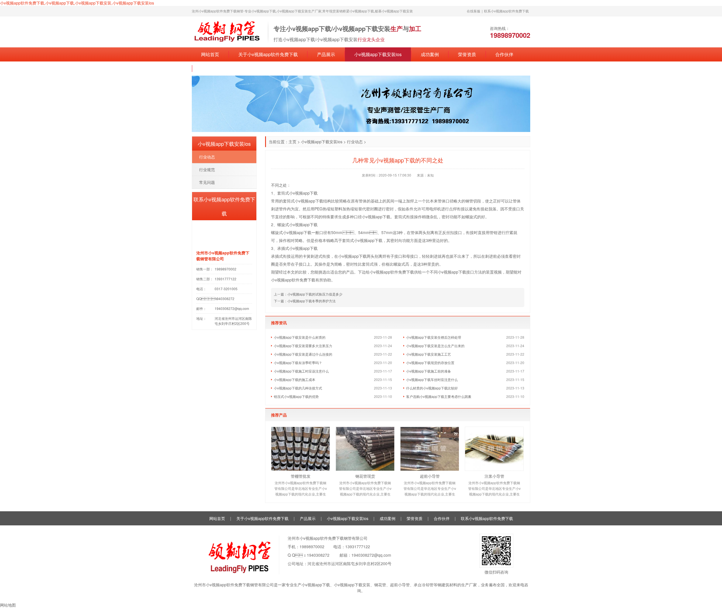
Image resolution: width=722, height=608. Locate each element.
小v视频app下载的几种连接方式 (298, 387)
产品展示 (326, 54)
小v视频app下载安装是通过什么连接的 (303, 354)
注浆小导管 (494, 476)
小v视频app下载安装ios (378, 54)
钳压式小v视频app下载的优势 (296, 396)
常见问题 (207, 182)
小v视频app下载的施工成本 (294, 379)
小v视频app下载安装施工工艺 (428, 354)
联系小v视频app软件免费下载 (506, 10)
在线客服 (473, 10)
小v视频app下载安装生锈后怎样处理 (433, 337)
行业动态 (355, 141)
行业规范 (207, 169)
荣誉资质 (467, 54)
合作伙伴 (504, 54)
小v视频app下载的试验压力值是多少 (314, 294)
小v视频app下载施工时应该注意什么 (301, 371)
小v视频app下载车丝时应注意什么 (432, 379)
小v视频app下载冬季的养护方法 (311, 300)
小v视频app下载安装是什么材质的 (299, 337)
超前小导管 (430, 476)
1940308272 (318, 555)
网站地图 (8, 605)
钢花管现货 (365, 476)
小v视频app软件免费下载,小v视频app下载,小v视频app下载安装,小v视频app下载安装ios (77, 3)
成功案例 (430, 54)
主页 (292, 141)
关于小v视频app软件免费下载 (268, 54)
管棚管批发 (301, 476)
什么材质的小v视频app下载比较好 (432, 387)
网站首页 (210, 54)
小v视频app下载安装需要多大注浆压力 (303, 345)
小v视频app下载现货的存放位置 (430, 362)
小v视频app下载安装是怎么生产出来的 (435, 345)
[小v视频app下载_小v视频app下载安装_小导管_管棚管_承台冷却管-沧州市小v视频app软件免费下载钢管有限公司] (227, 31)
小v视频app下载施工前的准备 (428, 371)
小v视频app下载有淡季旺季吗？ (298, 362)
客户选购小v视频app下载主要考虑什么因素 (438, 396)
